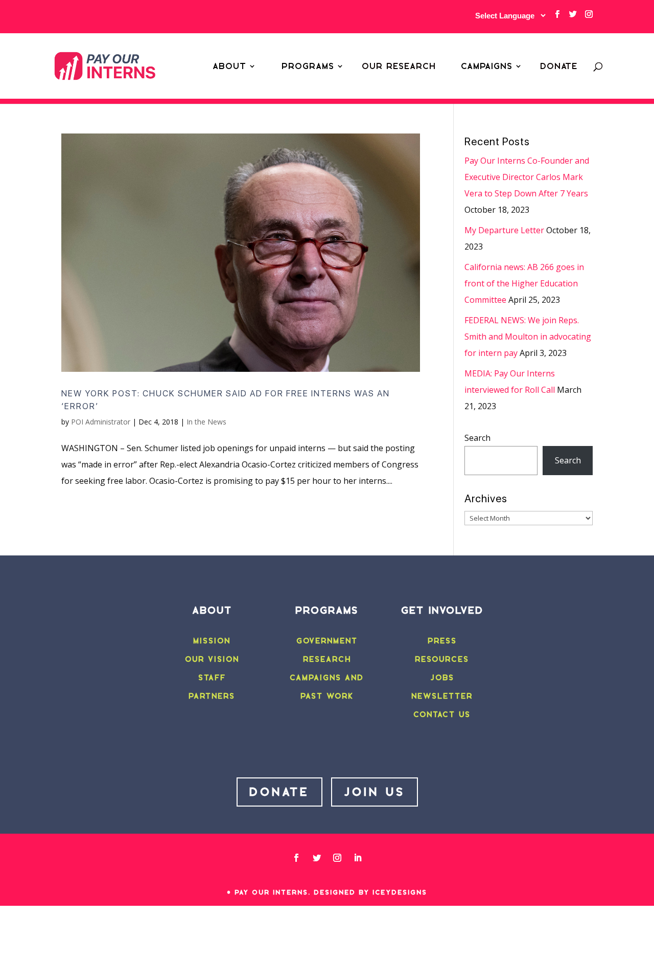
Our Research (399, 66)
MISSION (211, 641)
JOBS (442, 678)
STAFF (212, 678)
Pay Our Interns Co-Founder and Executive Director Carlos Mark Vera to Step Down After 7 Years (526, 177)
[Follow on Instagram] (337, 858)
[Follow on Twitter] (317, 858)
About (229, 66)
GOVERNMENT (327, 641)
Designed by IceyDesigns (370, 892)
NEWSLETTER (442, 696)
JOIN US (374, 791)
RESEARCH (327, 659)
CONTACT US (442, 714)
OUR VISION (212, 659)
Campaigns (486, 66)
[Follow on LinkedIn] (357, 858)
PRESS (442, 641)
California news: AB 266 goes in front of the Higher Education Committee (524, 283)
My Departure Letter (504, 230)
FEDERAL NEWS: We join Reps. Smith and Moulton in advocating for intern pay (527, 337)
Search (477, 437)
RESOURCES (442, 659)
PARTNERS (212, 696)
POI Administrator (100, 422)
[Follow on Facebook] (296, 858)
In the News (206, 422)
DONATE (279, 791)
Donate (558, 66)
